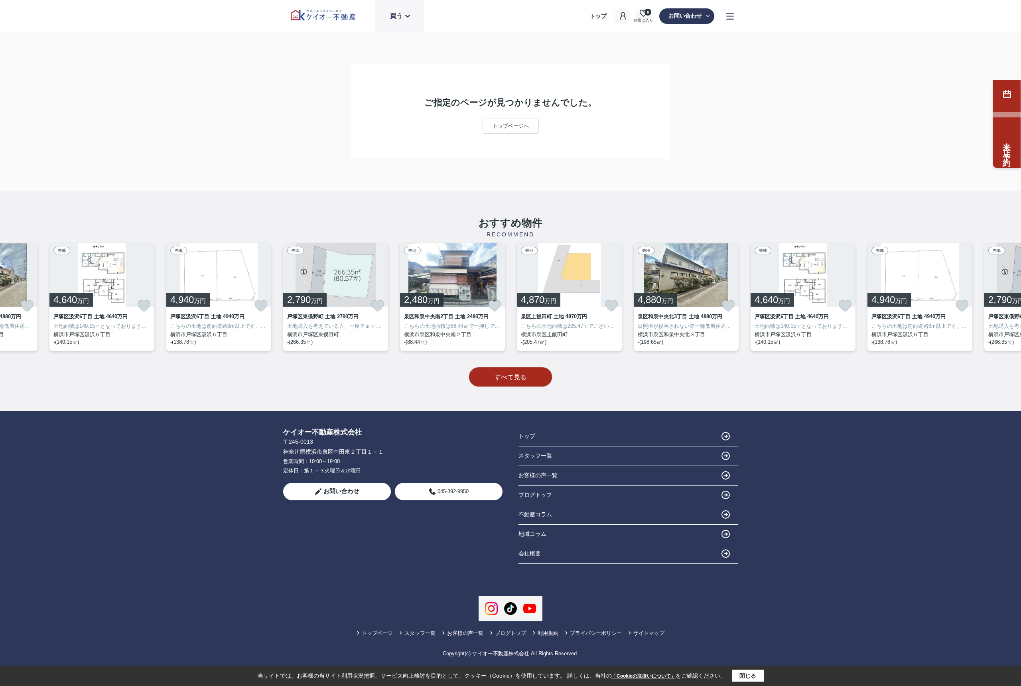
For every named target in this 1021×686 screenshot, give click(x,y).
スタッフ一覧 (535, 455)
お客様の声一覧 (538, 475)
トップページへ (511, 126)
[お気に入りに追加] (27, 306)
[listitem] (335, 297)
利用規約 (548, 633)
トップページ (377, 633)
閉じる (747, 675)
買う (396, 15)
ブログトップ (535, 495)
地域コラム (532, 534)
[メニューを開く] (730, 16)
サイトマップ (648, 633)
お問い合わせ (685, 15)
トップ (598, 16)
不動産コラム (535, 514)
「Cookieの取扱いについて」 (644, 676)
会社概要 (529, 553)
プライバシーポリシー (596, 633)
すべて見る (510, 377)
